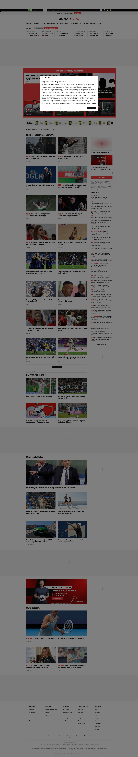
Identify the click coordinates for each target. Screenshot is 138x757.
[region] (69, 93)
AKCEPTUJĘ (91, 108)
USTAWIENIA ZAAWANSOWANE (51, 108)
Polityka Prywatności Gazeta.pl (84, 103)
